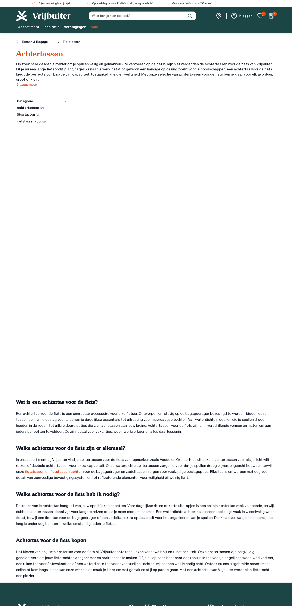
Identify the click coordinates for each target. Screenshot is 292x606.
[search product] (190, 16)
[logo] (43, 15)
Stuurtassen (28, 115)
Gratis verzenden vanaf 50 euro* (192, 3)
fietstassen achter (66, 471)
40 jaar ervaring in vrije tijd (53, 3)
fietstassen (34, 471)
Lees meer (26, 84)
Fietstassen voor (31, 121)
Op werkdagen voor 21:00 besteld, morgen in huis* (122, 3)
